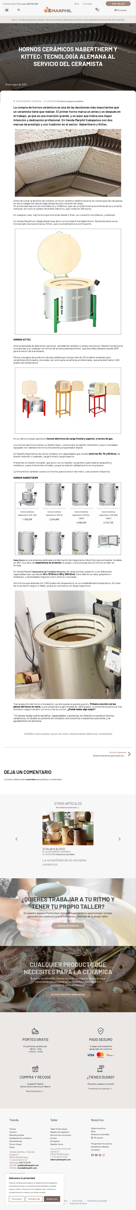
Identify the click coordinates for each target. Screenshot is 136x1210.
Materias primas (16, 1135)
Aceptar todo (52, 1199)
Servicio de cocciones (60, 1135)
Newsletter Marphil (100, 1146)
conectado (30, 779)
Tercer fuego (15, 1144)
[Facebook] (92, 1155)
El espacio (55, 1141)
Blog (93, 1131)
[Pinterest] (100, 1155)
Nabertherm (19, 560)
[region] (34, 1189)
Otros (11, 1147)
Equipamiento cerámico (20, 1138)
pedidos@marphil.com (28, 1165)
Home (14, 19)
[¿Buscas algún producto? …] (18, 10)
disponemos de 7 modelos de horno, (49, 571)
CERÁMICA (29, 733)
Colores (13, 1132)
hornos (54, 733)
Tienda (12, 1129)
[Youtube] (96, 1155)
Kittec (66, 733)
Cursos (53, 1138)
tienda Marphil (105, 733)
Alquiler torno (56, 1144)
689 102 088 (32, 4)
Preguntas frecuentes (101, 1143)
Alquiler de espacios (59, 1132)
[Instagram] (103, 1155)
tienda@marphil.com (27, 1168)
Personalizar (17, 1199)
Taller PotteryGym (58, 1129)
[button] (7, 10)
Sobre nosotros (98, 1128)
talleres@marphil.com (60, 1159)
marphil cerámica (78, 733)
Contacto (95, 1149)
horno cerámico (42, 733)
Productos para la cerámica (31, 19)
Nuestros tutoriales (100, 1134)
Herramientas (15, 1141)
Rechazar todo (34, 1199)
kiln (60, 733)
